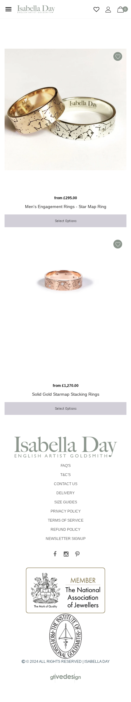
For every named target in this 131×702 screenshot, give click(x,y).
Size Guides (65, 502)
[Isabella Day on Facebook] (55, 554)
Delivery (65, 493)
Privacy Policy (66, 511)
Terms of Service (65, 520)
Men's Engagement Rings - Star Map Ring (65, 206)
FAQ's (66, 466)
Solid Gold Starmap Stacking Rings (65, 394)
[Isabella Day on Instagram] (66, 554)
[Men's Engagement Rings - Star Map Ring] (65, 120)
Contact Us (65, 484)
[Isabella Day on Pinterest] (77, 554)
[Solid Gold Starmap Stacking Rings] (65, 308)
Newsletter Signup (66, 539)
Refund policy (65, 529)
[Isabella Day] (65, 447)
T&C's (65, 475)
